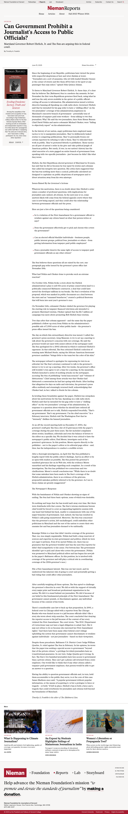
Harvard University (88, 812)
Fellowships (32, 2)
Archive (88, 2)
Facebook (120, 777)
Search (119, 2)
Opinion (7, 21)
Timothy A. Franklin (13, 51)
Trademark (99, 812)
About (62, 14)
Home (41, 14)
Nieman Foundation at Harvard (14, 2)
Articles (51, 14)
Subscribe (98, 2)
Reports (42, 2)
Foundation (41, 772)
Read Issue (15, 142)
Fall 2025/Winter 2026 (79, 14)
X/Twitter (119, 771)
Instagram (119, 774)
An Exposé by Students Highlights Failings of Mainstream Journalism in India (63, 741)
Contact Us (109, 2)
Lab (50, 2)
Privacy (107, 812)
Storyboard (59, 2)
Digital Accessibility (117, 812)
